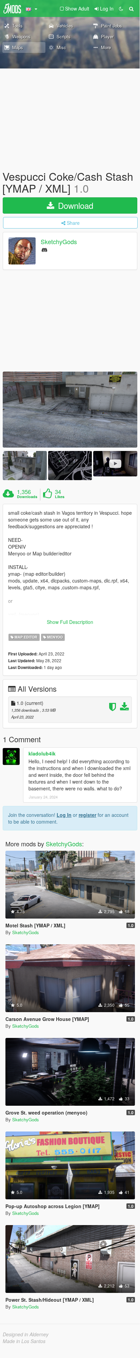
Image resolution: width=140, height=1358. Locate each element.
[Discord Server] (44, 249)
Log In (64, 814)
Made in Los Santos (24, 1341)
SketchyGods (59, 241)
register (87, 814)
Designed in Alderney (25, 1334)
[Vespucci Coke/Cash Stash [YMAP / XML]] (70, 410)
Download (74, 205)
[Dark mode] (121, 8)
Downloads (27, 497)
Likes (59, 497)
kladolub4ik (42, 753)
